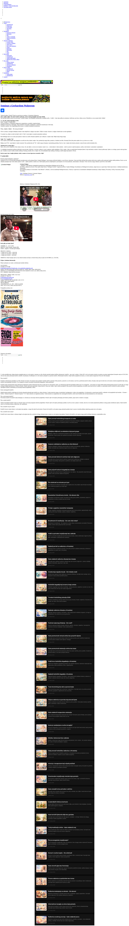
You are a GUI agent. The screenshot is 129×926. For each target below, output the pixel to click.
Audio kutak (9, 74)
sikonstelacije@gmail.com (7, 277)
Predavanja (9, 26)
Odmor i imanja (10, 62)
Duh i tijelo (6, 54)
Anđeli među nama (11, 58)
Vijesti (5, 23)
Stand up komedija (11, 38)
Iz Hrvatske (9, 27)
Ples (8, 35)
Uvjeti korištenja (7, 4)
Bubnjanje (9, 34)
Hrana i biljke (7, 67)
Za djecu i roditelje (11, 43)
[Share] (64, 110)
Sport (8, 52)
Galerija (5, 77)
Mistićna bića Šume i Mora (13, 59)
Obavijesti (9, 28)
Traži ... (2, 85)
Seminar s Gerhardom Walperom (18, 105)
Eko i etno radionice (11, 46)
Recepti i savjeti (10, 70)
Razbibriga (6, 73)
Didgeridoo (9, 50)
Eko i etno (6, 60)
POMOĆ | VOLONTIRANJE (11, 5)
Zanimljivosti (10, 24)
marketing (6, 1)
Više (21, 173)
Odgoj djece (9, 44)
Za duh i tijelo (10, 42)
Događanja (6, 31)
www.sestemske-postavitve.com (25, 268)
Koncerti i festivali (11, 32)
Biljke (8, 71)
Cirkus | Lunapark (11, 36)
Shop (8, 30)
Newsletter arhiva (8, 7)
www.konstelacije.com (6, 278)
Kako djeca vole (28, 174)
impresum (6, 3)
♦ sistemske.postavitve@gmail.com (9, 268)
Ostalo (8, 39)
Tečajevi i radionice (8, 40)
